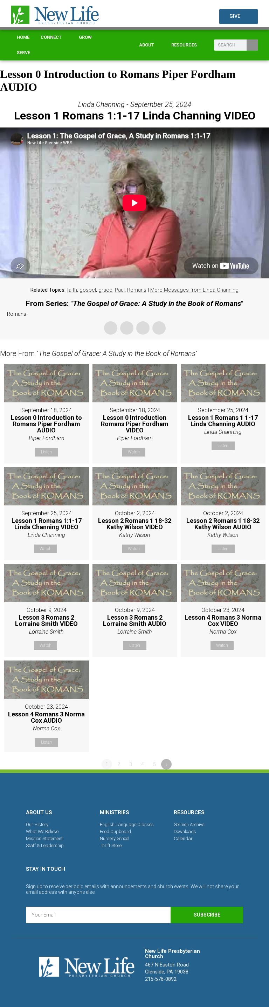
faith (72, 290)
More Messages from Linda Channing (194, 290)
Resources (184, 45)
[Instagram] (134, 790)
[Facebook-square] (110, 790)
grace (105, 290)
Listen (46, 452)
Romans (136, 290)
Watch (134, 452)
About (146, 45)
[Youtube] (158, 790)
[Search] (252, 45)
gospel (88, 290)
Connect (51, 37)
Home (23, 37)
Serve (23, 52)
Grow (85, 37)
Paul (120, 290)
